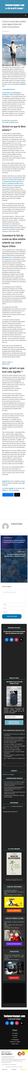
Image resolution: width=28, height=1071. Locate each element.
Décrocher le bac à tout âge (11, 748)
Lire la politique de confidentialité (8, 1064)
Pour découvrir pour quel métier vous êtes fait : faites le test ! (13, 741)
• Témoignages (15, 1039)
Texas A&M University (9, 89)
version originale (8, 488)
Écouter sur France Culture (14, 943)
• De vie (15, 1037)
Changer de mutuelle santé (10, 811)
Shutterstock (6, 364)
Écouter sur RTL (14, 977)
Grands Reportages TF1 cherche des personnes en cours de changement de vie (14, 789)
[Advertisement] (15, 507)
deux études (9, 227)
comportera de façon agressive (13, 181)
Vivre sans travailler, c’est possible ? (13, 744)
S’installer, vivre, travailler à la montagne (14, 746)
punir (3, 198)
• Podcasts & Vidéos (14, 1041)
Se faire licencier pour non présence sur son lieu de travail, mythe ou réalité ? (14, 738)
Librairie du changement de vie (14, 880)
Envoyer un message (8, 774)
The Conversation (14, 490)
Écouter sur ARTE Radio (14, 910)
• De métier (15, 1033)
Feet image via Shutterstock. (10, 122)
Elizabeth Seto (6, 481)
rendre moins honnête (15, 179)
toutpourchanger (16, 524)
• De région (15, 1035)
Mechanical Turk (6, 257)
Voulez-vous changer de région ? (12, 749)
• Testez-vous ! (15, 1043)
